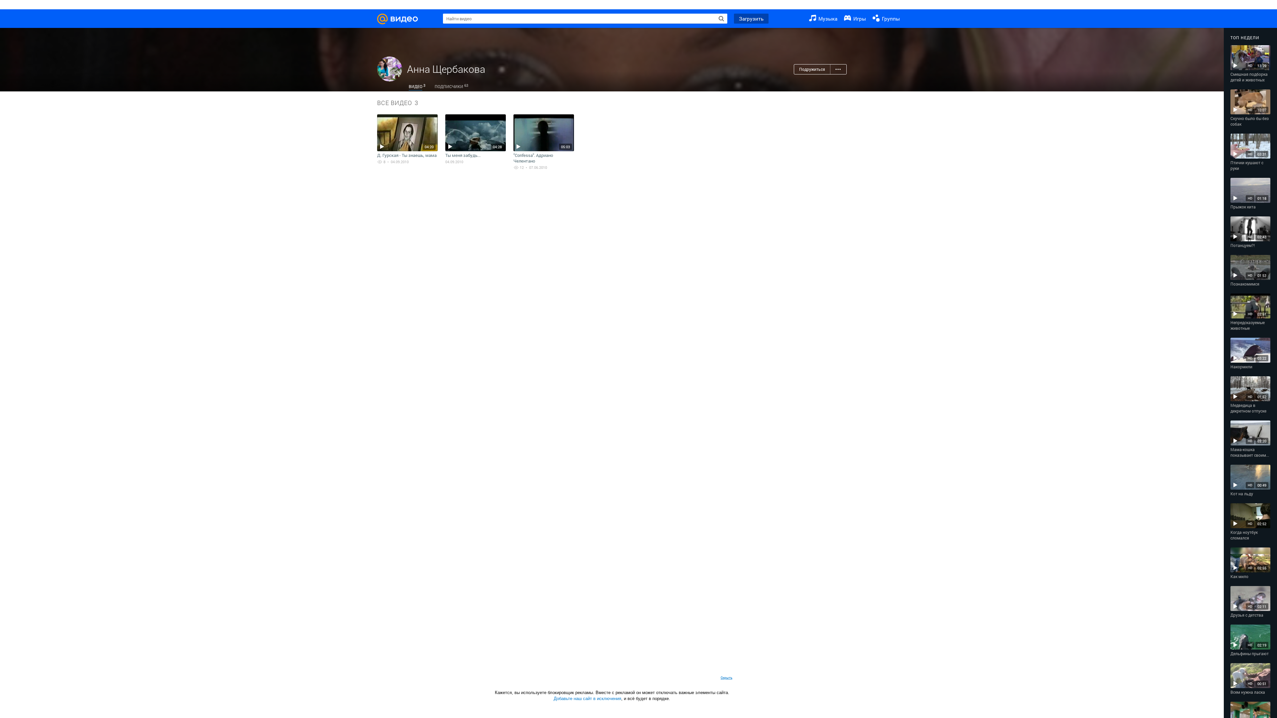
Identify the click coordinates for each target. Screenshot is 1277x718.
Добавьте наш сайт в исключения (587, 698)
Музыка (827, 18)
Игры (859, 18)
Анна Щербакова (446, 68)
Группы (890, 18)
